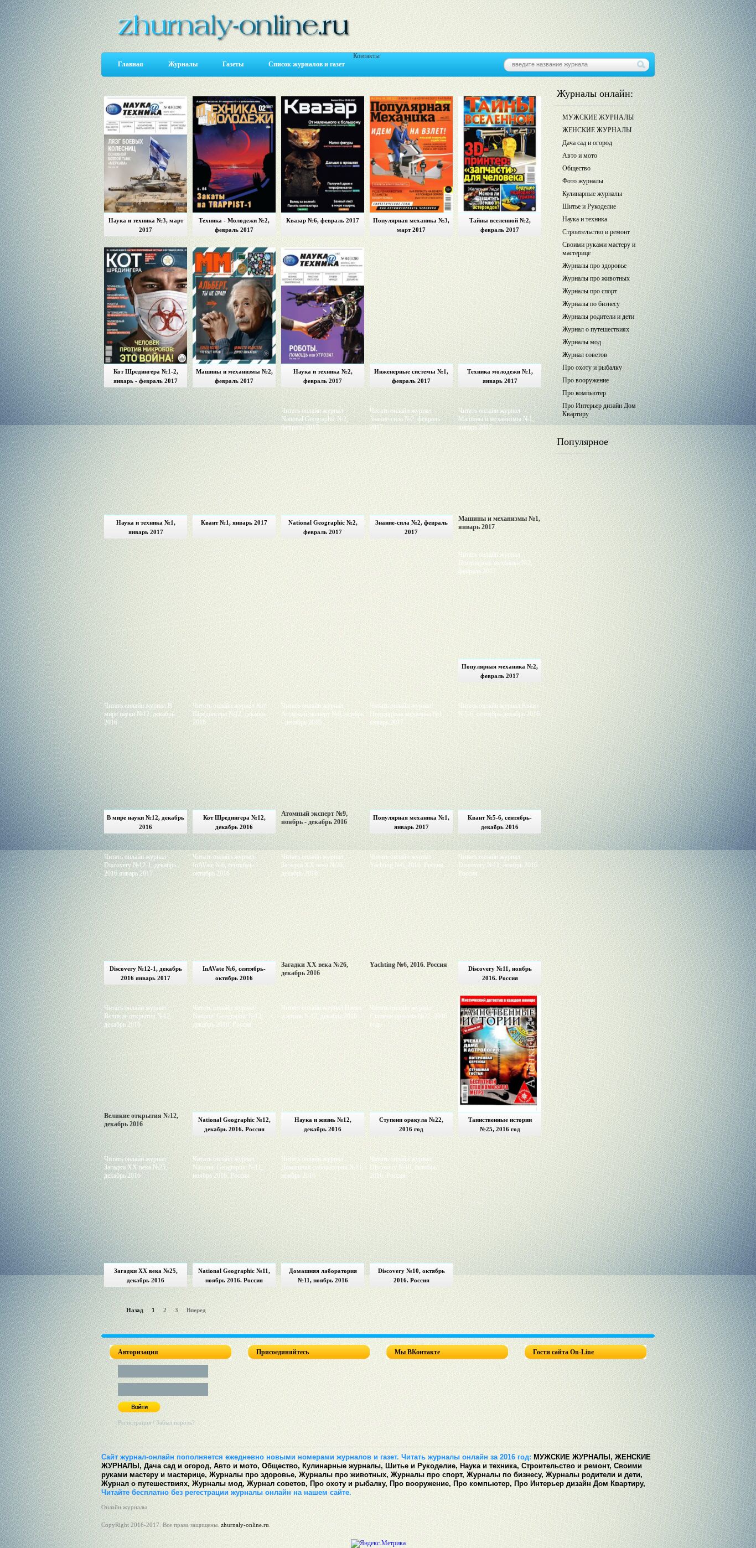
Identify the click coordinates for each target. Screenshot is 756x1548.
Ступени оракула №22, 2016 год (411, 1124)
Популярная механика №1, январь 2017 (411, 822)
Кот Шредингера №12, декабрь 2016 (234, 822)
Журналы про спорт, (427, 1475)
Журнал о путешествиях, (145, 1483)
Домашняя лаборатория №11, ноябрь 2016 (323, 1275)
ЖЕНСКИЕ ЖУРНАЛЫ (596, 130)
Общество (576, 168)
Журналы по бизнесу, (505, 1475)
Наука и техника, (489, 1466)
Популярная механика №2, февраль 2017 (500, 671)
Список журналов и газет (306, 64)
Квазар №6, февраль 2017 (322, 220)
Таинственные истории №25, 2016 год (500, 1124)
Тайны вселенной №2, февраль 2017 (500, 225)
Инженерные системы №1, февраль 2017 (411, 376)
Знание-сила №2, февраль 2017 (411, 527)
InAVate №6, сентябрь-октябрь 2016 (234, 973)
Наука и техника (584, 219)
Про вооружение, (420, 1483)
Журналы (183, 64)
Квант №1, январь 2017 (234, 522)
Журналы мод (581, 342)
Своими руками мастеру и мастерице (598, 249)
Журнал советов (584, 355)
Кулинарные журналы (592, 194)
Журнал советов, (277, 1483)
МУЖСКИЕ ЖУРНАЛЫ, (573, 1457)
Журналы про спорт (589, 291)
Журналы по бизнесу (591, 304)
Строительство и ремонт (596, 232)
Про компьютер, (482, 1483)
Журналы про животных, (344, 1475)
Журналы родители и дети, (594, 1475)
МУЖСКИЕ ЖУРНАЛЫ (598, 117)
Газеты (233, 64)
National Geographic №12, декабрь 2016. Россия (234, 1124)
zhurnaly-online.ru (245, 1524)
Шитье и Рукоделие (589, 206)
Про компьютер (584, 393)
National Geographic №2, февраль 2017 (323, 527)
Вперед (196, 1310)
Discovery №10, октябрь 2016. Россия (411, 1275)
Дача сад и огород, (177, 1466)
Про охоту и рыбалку (592, 367)
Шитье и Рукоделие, (421, 1466)
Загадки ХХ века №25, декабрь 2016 (146, 1275)
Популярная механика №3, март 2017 (411, 225)
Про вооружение (585, 380)
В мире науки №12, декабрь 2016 (145, 822)
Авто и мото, (237, 1466)
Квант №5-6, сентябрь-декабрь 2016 (500, 822)
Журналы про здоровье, (253, 1475)
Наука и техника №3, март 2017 (145, 225)
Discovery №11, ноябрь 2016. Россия (500, 973)
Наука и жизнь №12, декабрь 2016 (322, 1124)
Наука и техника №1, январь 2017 (145, 527)
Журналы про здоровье (594, 266)
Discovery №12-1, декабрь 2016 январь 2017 (146, 973)
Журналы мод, (218, 1483)
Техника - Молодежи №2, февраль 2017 (234, 225)
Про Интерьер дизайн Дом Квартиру (599, 410)
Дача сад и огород (587, 143)
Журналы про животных (596, 278)
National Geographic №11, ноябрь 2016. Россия (234, 1275)
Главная (130, 64)
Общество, (281, 1466)
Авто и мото (579, 155)
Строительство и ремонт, (566, 1466)
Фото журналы (582, 181)
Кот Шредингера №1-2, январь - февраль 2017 (145, 376)
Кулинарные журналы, (342, 1466)
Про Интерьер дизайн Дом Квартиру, (579, 1483)
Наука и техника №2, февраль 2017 (323, 376)
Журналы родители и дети (598, 316)
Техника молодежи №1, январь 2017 (500, 376)
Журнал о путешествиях (595, 329)
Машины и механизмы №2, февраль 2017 (234, 376)
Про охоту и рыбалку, (348, 1483)
